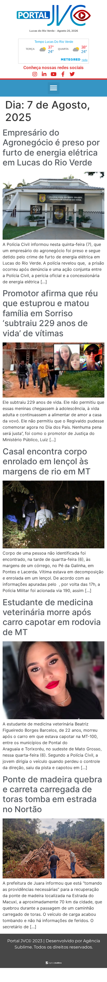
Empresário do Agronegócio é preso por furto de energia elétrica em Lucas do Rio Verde (51, 147)
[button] (53, 88)
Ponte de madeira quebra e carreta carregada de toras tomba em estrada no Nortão (52, 794)
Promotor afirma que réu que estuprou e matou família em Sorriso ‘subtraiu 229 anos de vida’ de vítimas (50, 313)
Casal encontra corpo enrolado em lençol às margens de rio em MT (47, 461)
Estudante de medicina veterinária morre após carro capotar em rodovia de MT (52, 617)
